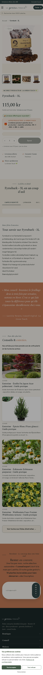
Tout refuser (31, 667)
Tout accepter (11, 667)
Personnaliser (21, 672)
